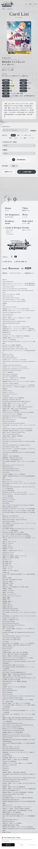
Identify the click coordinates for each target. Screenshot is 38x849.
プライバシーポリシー (16, 273)
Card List (9, 9)
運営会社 (4, 273)
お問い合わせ (8, 261)
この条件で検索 (27, 172)
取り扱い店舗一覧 (21, 261)
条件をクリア (9, 172)
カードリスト (10, 230)
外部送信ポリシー (29, 273)
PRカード (9, 232)
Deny (21, 844)
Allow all (8, 844)
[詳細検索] (33, 130)
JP (26, 4)
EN (30, 4)
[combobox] (19, 145)
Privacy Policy (5, 841)
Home (3, 9)
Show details (32, 844)
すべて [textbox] (5, 145)
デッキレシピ (10, 234)
